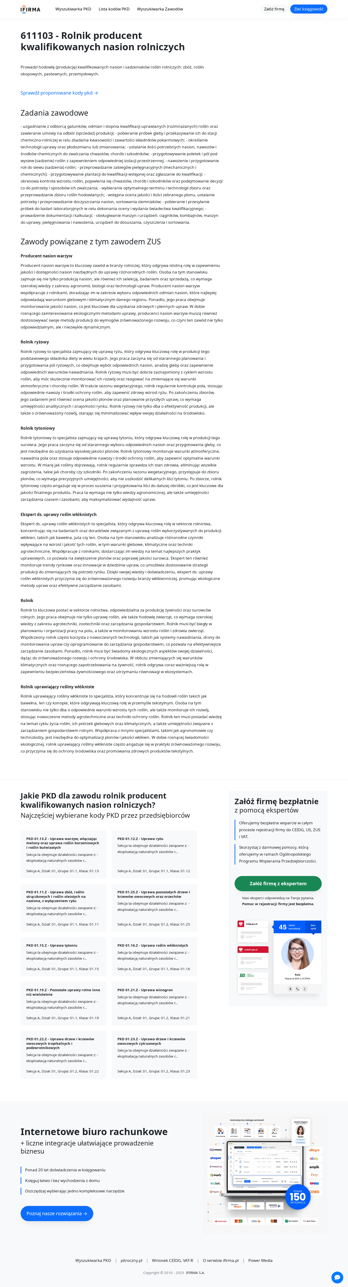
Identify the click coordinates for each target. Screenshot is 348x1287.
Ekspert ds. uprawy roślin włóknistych (59, 514)
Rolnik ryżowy (35, 342)
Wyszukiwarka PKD (73, 9)
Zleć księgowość (308, 9)
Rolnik (27, 600)
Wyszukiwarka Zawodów (160, 9)
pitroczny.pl (131, 1260)
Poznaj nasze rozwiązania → (57, 1213)
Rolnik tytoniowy (38, 428)
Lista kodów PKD (114, 9)
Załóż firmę (274, 9)
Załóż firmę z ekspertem (278, 883)
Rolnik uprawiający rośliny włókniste (57, 687)
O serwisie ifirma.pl (221, 1260)
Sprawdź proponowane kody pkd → (59, 93)
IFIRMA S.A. (195, 1272)
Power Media (260, 1260)
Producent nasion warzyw (46, 256)
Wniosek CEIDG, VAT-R (172, 1260)
